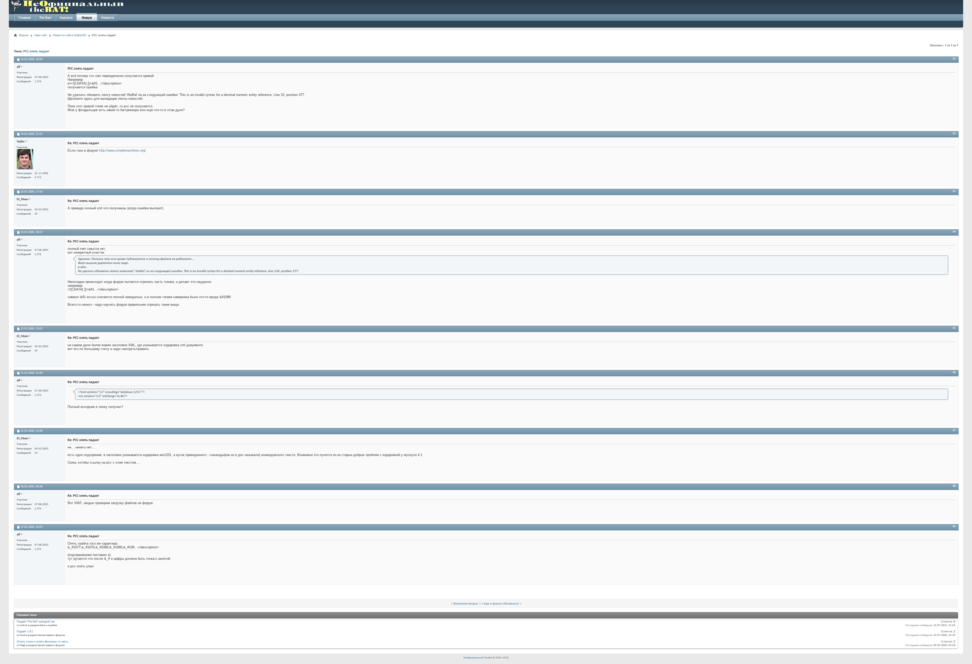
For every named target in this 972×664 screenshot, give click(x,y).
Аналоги (66, 17)
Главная (24, 17)
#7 (954, 430)
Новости (107, 17)
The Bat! (45, 17)
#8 (954, 486)
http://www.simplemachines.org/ (122, 150)
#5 (954, 328)
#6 (954, 372)
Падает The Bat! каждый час (36, 621)
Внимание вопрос (465, 603)
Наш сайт (40, 35)
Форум (87, 17)
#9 (954, 526)
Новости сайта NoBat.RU (69, 35)
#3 (954, 191)
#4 (954, 231)
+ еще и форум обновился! (500, 603)
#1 (954, 58)
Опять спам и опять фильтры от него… (43, 641)
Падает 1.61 (25, 631)
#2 (954, 133)
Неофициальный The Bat (477, 657)
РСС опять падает (36, 51)
